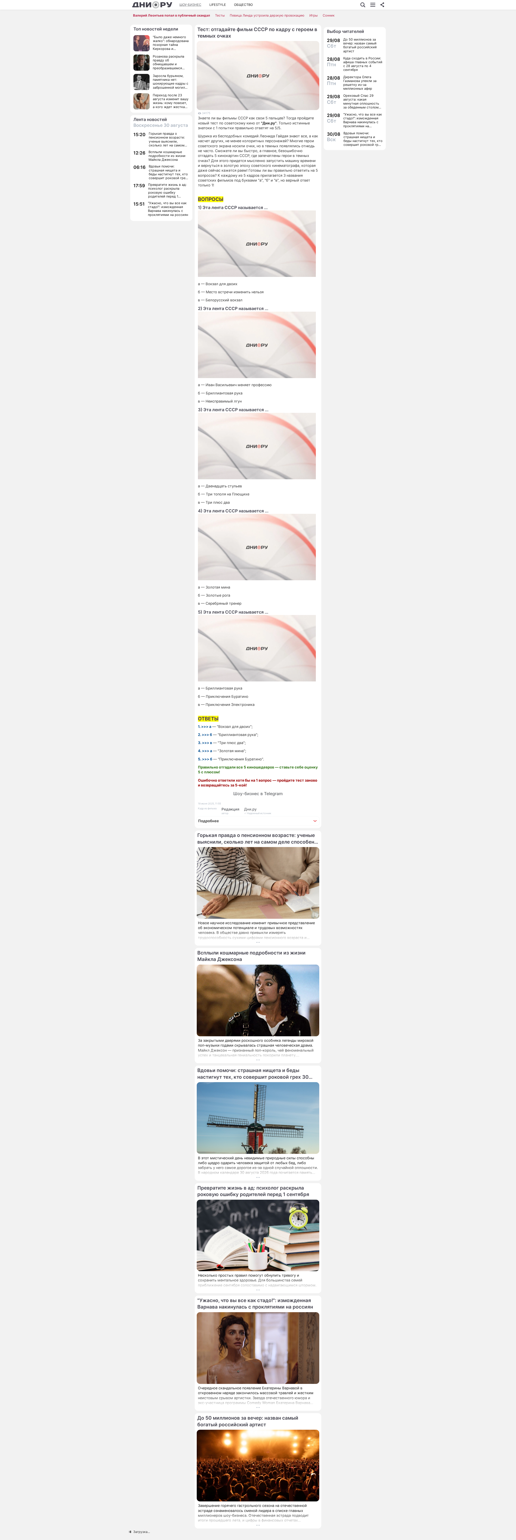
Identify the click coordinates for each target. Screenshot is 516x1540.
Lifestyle (217, 5)
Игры (313, 15)
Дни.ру (250, 809)
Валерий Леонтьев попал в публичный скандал (171, 15)
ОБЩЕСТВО (243, 5)
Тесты (220, 15)
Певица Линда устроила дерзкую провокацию (267, 15)
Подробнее (208, 821)
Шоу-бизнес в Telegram (258, 793)
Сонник (329, 15)
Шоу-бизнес (190, 5)
